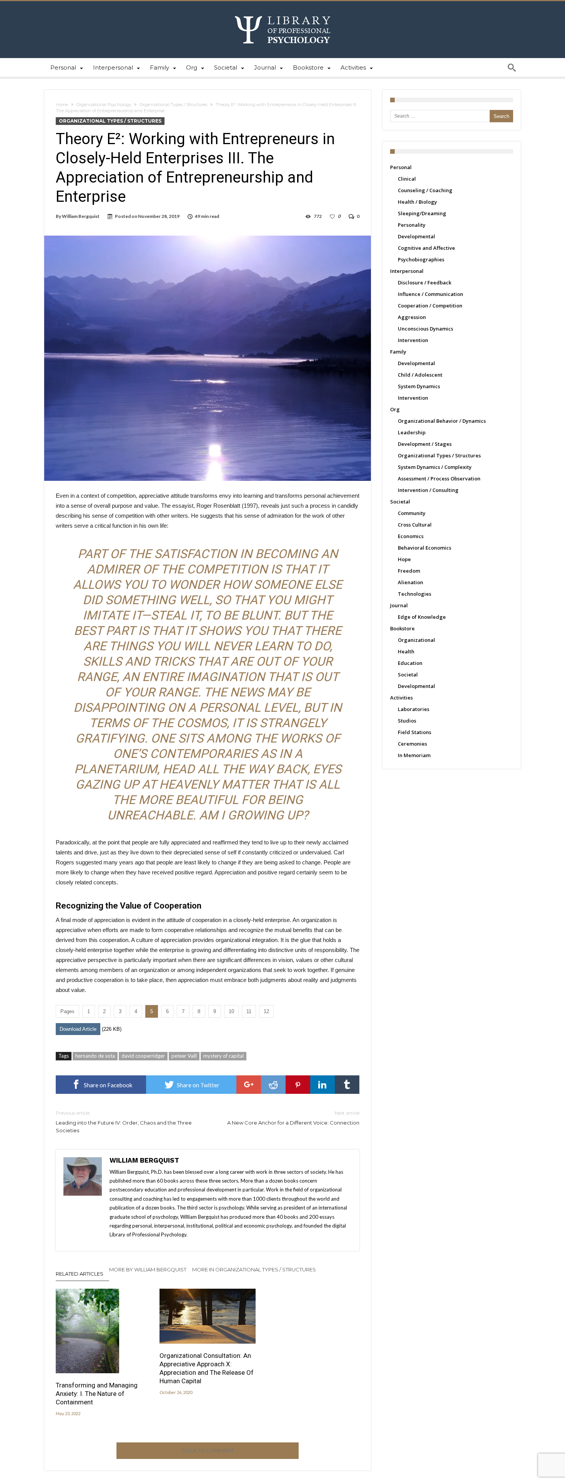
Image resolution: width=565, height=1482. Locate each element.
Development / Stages (425, 443)
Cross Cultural (415, 524)
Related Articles (79, 1274)
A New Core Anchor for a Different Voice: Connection (293, 1118)
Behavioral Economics (424, 547)
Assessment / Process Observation (439, 478)
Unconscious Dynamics (425, 328)
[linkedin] (322, 1084)
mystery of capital (223, 1056)
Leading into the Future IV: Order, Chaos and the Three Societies (124, 1121)
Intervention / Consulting (428, 490)
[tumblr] (347, 1084)
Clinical (407, 178)
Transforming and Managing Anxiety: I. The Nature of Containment (97, 1393)
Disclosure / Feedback (424, 282)
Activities (401, 697)
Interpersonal (407, 270)
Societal (400, 501)
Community (411, 513)
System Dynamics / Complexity (435, 467)
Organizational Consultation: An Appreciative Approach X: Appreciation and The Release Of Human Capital (207, 1368)
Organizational (416, 639)
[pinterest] (298, 1084)
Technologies (414, 593)
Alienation (410, 582)
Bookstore (402, 628)
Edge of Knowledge (422, 616)
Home (62, 104)
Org (395, 409)
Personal (401, 167)
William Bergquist (81, 216)
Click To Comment (208, 1450)
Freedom (409, 570)
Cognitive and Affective (426, 247)
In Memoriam (414, 755)
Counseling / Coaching (425, 190)
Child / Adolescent (420, 374)
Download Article (78, 1029)
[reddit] (273, 1084)
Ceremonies (412, 743)
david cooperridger (143, 1056)
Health (406, 651)
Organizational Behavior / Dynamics (442, 420)
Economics (411, 536)
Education (410, 663)
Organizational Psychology (103, 104)
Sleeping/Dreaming (422, 213)
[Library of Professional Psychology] (282, 12)
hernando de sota (95, 1056)
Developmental (416, 236)
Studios (407, 720)
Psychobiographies (421, 259)
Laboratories (413, 709)
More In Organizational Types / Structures (254, 1269)
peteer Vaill (184, 1056)
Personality (411, 224)
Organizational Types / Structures (173, 104)
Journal (399, 605)
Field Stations (414, 732)
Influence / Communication (430, 294)
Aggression (412, 317)
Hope (404, 559)
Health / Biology (417, 201)
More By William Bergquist (147, 1269)
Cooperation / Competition (430, 305)
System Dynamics (419, 386)
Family (398, 351)
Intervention (413, 340)
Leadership (411, 432)
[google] (248, 1084)
